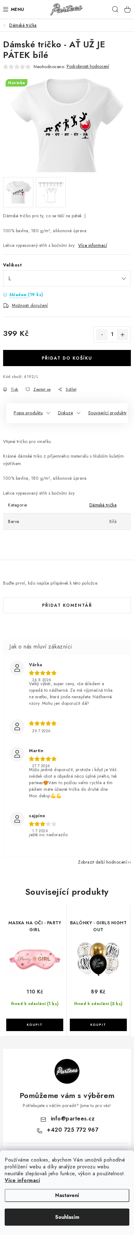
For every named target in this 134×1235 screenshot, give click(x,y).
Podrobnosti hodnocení (88, 66)
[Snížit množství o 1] (102, 334)
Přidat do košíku (67, 358)
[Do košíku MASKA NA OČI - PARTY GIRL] (34, 1025)
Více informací (22, 1180)
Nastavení (67, 1195)
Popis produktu (28, 413)
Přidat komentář (67, 605)
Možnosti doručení (30, 305)
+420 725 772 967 (72, 1130)
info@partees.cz (73, 1119)
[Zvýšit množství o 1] (122, 334)
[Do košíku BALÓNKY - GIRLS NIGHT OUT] (98, 1025)
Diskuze (65, 413)
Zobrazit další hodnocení (102, 862)
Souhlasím (67, 1217)
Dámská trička (103, 505)
